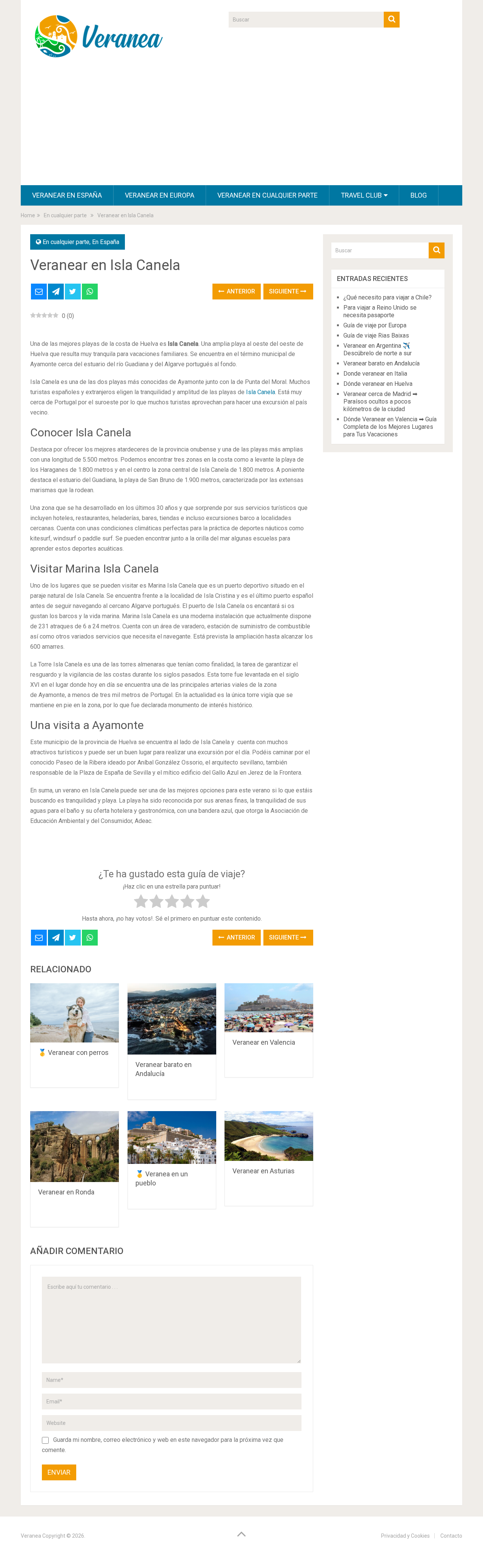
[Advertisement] (241, 128)
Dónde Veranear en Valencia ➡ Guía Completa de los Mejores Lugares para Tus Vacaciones (390, 427)
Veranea (31, 1536)
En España (105, 242)
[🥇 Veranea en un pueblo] (172, 1137)
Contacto (451, 1536)
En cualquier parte (66, 242)
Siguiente (284, 291)
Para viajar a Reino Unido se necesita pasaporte (380, 311)
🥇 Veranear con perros (73, 1052)
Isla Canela (260, 392)
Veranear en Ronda (66, 1192)
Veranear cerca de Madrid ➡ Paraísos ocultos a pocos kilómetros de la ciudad (380, 401)
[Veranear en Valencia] (269, 1007)
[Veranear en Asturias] (269, 1136)
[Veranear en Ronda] (74, 1146)
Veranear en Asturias (263, 1171)
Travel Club (361, 195)
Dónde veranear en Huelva (377, 383)
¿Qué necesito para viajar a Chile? (387, 297)
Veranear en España (67, 195)
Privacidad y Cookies (405, 1536)
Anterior (240, 291)
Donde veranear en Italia (375, 373)
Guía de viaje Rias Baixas (376, 335)
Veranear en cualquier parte (267, 195)
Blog (419, 195)
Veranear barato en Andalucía (381, 363)
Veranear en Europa (159, 195)
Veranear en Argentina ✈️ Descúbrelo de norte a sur (377, 349)
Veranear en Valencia (263, 1042)
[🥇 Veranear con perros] (74, 1012)
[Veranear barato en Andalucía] (172, 1019)
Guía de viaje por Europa (374, 325)
